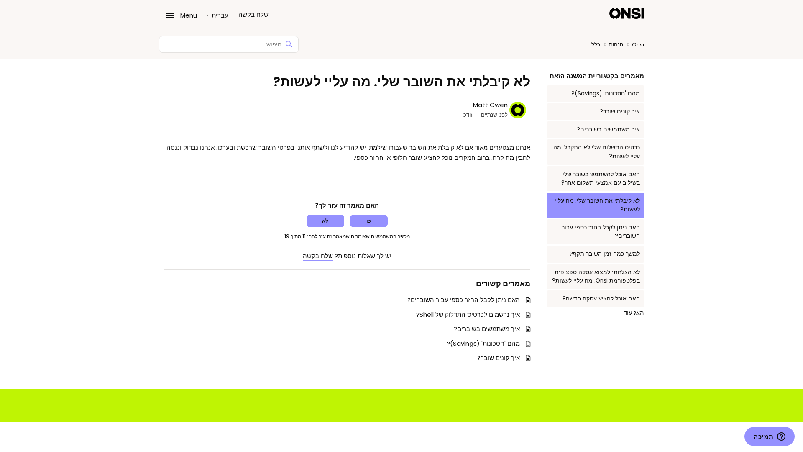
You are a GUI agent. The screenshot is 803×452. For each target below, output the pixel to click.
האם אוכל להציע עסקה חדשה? (601, 299)
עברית (219, 15)
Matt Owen (490, 104)
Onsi (638, 45)
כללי (595, 45)
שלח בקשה (253, 14)
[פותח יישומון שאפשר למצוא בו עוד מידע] (769, 437)
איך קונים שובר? (620, 112)
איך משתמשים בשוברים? (608, 130)
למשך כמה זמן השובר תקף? (605, 254)
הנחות (616, 45)
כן (368, 220)
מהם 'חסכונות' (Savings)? (605, 94)
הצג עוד (634, 312)
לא (325, 220)
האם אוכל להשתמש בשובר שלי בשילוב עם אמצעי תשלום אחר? (600, 178)
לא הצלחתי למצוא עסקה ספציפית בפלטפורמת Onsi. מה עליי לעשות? (596, 276)
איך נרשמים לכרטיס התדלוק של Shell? (468, 314)
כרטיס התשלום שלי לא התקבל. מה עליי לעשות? (596, 152)
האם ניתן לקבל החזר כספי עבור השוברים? (601, 231)
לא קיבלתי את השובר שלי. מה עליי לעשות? (597, 205)
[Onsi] (626, 15)
